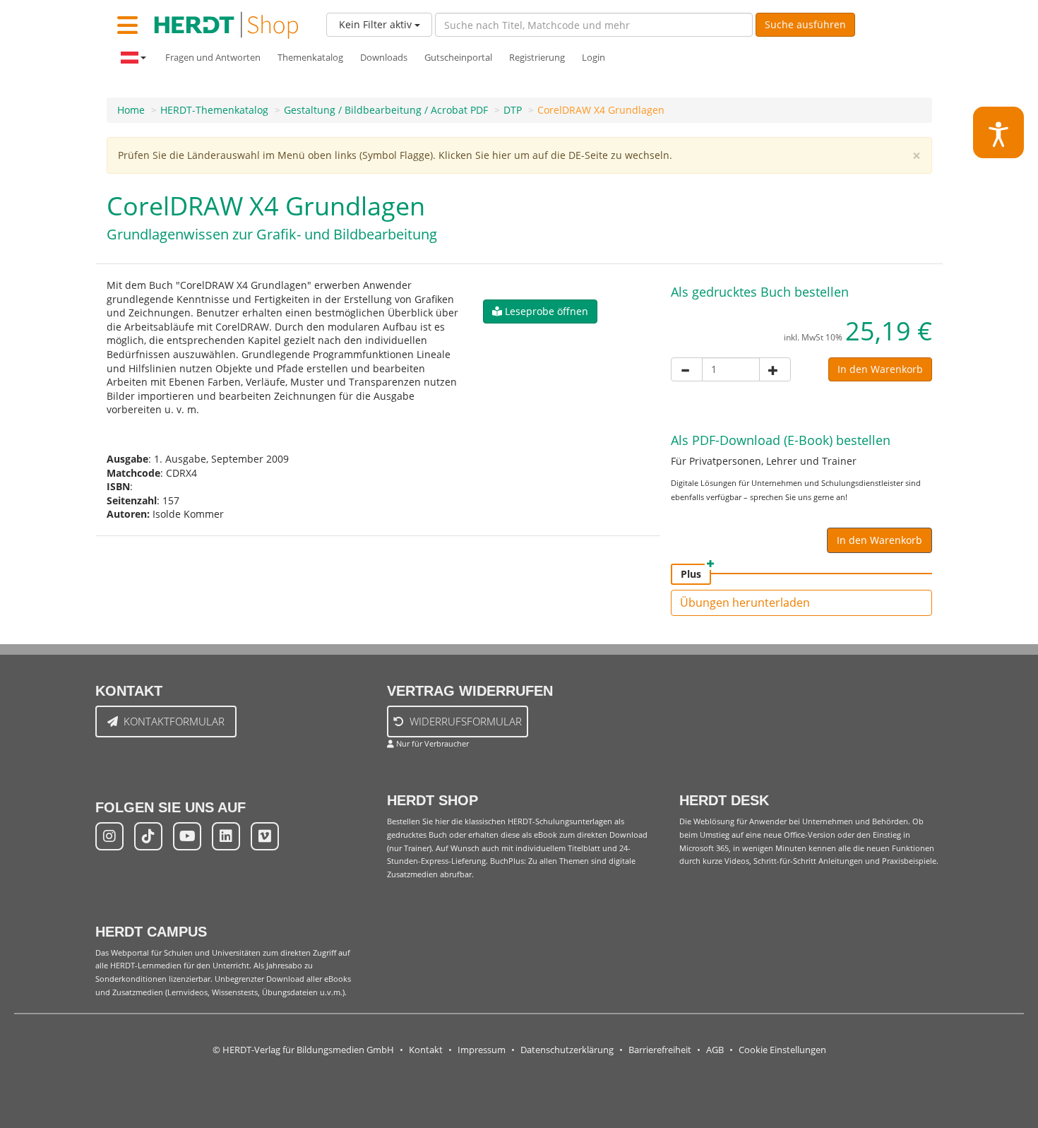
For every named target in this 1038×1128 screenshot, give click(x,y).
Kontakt (426, 1050)
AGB (715, 1050)
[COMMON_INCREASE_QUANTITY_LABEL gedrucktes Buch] (775, 369)
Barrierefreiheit (659, 1050)
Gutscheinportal (458, 58)
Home (131, 110)
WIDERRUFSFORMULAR (466, 721)
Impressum (482, 1050)
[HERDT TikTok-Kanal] (148, 836)
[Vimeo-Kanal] (265, 836)
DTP (512, 110)
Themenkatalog (310, 58)
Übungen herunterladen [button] (745, 602)
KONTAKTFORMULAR (174, 721)
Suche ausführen (805, 24)
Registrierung (537, 58)
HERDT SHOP (432, 800)
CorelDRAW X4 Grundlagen (600, 110)
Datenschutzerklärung (567, 1050)
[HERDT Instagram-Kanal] (109, 836)
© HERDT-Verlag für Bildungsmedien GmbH (303, 1050)
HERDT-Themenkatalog (214, 110)
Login (593, 58)
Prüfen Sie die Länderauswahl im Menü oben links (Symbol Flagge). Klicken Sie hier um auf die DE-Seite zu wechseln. (395, 155)
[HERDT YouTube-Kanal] (187, 836)
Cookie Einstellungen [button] (782, 1050)
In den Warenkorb (880, 369)
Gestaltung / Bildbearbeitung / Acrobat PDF (386, 110)
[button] (540, 311)
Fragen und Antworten (213, 58)
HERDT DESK (724, 800)
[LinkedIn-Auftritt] (226, 836)
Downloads (383, 58)
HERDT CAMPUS (151, 931)
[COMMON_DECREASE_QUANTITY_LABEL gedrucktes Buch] (687, 369)
